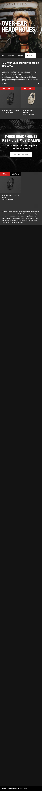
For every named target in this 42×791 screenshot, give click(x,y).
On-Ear (20, 55)
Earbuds (11, 55)
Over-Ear (30, 55)
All (3, 55)
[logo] (8, 8)
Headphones (13, 788)
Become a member (21, 154)
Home (4, 788)
